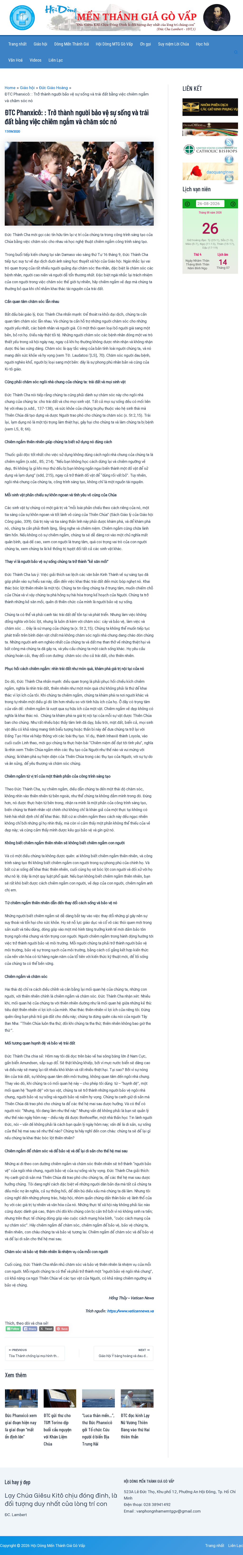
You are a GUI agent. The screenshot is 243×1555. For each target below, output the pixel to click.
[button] (236, 52)
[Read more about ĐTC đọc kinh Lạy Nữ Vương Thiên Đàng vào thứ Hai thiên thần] (137, 1398)
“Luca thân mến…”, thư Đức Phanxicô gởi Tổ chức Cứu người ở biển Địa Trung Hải (98, 1429)
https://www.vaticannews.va (130, 1311)
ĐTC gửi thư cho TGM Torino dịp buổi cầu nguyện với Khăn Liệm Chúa (57, 1429)
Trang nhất (214, 1545)
